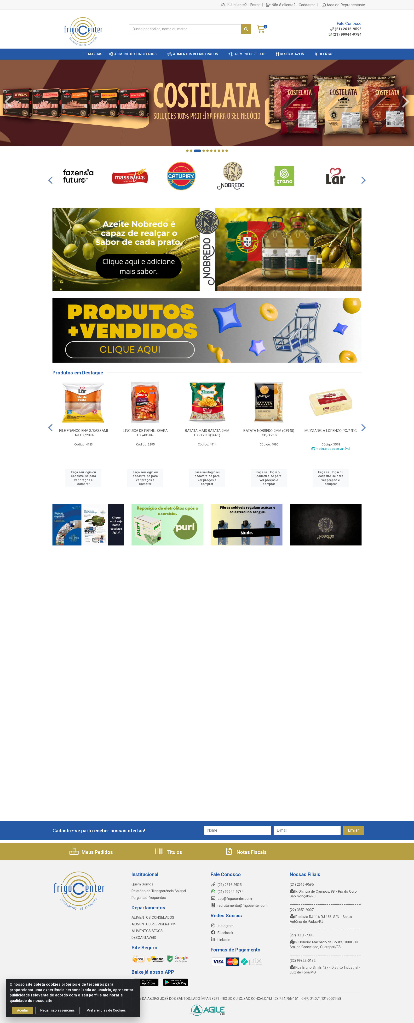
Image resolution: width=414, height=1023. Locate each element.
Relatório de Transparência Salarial (159, 891)
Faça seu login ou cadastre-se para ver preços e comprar (83, 478)
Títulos (174, 852)
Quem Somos (142, 884)
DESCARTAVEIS (144, 937)
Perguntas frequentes (149, 897)
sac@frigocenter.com (235, 898)
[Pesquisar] (246, 29)
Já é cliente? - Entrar (242, 5)
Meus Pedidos (96, 852)
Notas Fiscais (251, 852)
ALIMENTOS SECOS (147, 931)
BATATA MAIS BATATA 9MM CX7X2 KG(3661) (207, 432)
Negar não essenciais (57, 1010)
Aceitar (22, 1010)
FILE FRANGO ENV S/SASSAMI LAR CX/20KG (83, 432)
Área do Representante (346, 5)
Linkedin (223, 940)
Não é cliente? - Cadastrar (293, 5)
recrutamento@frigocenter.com (243, 905)
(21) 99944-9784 (347, 34)
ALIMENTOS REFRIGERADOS (154, 924)
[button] (187, 151)
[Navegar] (8, 102)
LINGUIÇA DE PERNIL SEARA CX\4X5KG (145, 432)
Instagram (225, 926)
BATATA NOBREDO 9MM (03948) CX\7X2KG (268, 432)
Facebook (225, 933)
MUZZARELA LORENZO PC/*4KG (331, 430)
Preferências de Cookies (106, 1010)
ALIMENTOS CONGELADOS (153, 917)
